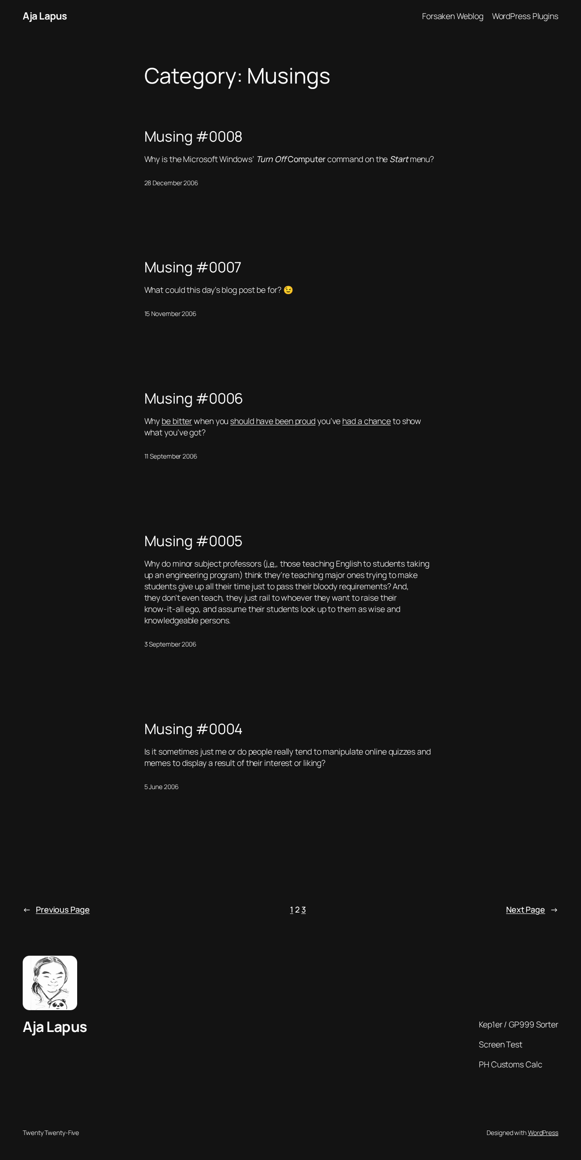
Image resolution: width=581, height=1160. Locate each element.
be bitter (177, 420)
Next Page (532, 909)
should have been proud (272, 420)
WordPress (543, 1132)
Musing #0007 (193, 267)
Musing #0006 (194, 398)
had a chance (366, 420)
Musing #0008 (193, 136)
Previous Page (56, 909)
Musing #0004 (193, 729)
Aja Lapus (45, 16)
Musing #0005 (193, 541)
